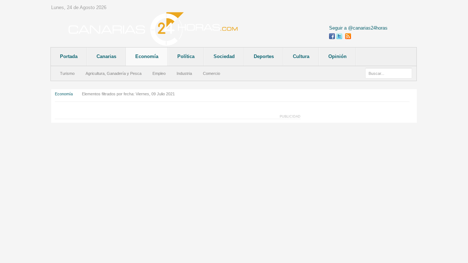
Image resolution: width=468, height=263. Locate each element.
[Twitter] (339, 36)
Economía (64, 94)
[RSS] (348, 36)
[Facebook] (332, 36)
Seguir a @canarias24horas (358, 28)
